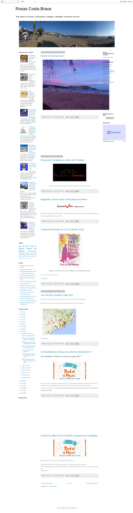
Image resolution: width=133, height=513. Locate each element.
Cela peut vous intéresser (29, 255)
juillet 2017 (25, 368)
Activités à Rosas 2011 (26, 286)
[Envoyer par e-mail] (70, 117)
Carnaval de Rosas (25, 273)
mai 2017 (25, 373)
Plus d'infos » (44, 278)
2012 (22, 390)
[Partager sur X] (74, 117)
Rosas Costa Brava (33, 8)
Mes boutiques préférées (31, 92)
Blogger (74, 508)
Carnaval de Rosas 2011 (27, 288)
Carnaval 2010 (24, 294)
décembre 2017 (26, 333)
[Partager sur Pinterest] (78, 117)
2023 (22, 317)
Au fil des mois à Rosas (26, 265)
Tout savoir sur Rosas (26, 292)
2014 (22, 385)
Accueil (69, 483)
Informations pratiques (26, 271)
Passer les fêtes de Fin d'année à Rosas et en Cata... (29, 361)
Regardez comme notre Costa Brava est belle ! (64, 199)
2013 (22, 388)
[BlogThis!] (72, 117)
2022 (22, 319)
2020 (22, 324)
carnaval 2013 (24, 283)
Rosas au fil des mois (26, 275)
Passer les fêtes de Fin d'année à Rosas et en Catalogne (69, 435)
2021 (22, 321)
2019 (22, 326)
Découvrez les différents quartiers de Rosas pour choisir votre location (32, 130)
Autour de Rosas (25, 269)
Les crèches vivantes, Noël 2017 (57, 295)
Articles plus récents (47, 483)
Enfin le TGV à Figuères (27, 281)
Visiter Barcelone (23, 256)
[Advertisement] (70, 138)
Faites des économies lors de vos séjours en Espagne (32, 225)
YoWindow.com (108, 141)
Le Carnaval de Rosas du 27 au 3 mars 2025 (32, 166)
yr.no (124, 141)
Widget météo (114, 132)
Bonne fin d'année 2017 (52, 56)
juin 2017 (25, 370)
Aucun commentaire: (59, 117)
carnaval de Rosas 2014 (27, 296)
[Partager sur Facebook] (76, 117)
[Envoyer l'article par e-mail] (67, 117)
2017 (22, 331)
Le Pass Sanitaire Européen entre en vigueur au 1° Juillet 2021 (32, 206)
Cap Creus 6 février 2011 (27, 300)
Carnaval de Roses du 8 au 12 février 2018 (62, 229)
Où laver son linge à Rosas (32, 75)
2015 (22, 383)
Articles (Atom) (52, 486)
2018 (22, 329)
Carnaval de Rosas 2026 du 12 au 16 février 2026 (32, 112)
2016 (22, 380)
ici (89, 185)
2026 (22, 312)
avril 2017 (25, 375)
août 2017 (25, 365)
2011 (22, 393)
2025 (22, 314)
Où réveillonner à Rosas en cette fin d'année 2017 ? (67, 352)
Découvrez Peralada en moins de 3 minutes (62, 160)
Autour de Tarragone (27, 258)
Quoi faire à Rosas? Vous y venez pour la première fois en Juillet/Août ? (32, 149)
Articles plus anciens (92, 483)
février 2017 (25, 377)
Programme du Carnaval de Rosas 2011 (32, 58)
